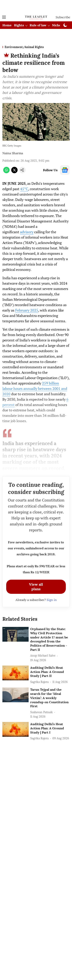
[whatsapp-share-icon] (6, 172)
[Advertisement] (36, 7)
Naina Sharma (12, 153)
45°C (24, 188)
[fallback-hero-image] (15, 634)
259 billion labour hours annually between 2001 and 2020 (34, 388)
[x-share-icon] (14, 172)
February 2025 (26, 310)
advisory (26, 231)
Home (7, 25)
